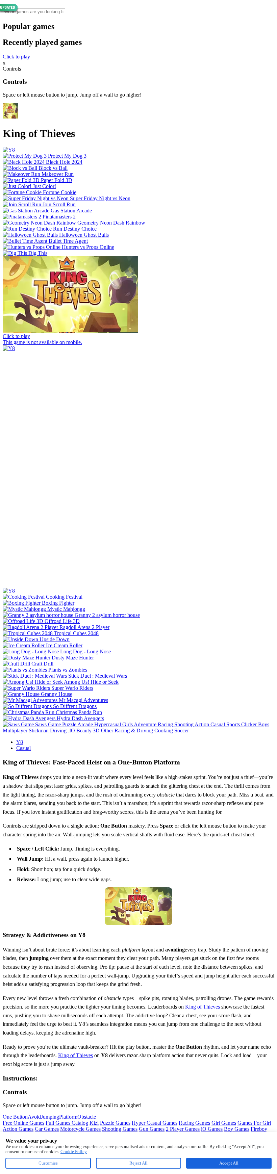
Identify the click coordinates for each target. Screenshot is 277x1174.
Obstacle (86, 1117)
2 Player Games (183, 1129)
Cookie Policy (73, 1151)
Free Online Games (23, 1123)
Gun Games (152, 1129)
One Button (15, 1117)
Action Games (18, 1129)
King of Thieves (202, 1007)
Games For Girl (254, 1123)
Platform (68, 1117)
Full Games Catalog (67, 1123)
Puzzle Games (115, 1123)
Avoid (34, 1117)
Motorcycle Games (80, 1129)
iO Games (212, 1129)
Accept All (228, 1163)
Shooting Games (119, 1129)
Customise (48, 1163)
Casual (23, 748)
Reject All (138, 1163)
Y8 (19, 742)
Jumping (50, 1117)
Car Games (47, 1129)
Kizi (94, 1123)
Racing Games (194, 1123)
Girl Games (223, 1123)
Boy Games (236, 1129)
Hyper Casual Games (154, 1123)
